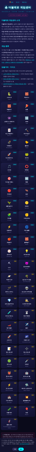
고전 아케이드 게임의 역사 (11, 74)
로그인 (17, 2)
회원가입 (24, 2)
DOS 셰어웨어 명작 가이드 (11, 79)
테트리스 (28, 60)
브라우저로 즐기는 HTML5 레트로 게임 (14, 84)
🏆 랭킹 (11, 2)
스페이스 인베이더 (10, 62)
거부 (15, 449)
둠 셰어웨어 (19, 62)
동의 (21, 449)
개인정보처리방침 (24, 444)
